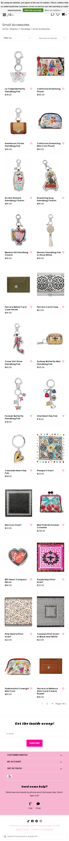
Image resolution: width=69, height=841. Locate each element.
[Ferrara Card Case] (50, 285)
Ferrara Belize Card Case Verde (15, 308)
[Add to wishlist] (31, 88)
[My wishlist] (57, 14)
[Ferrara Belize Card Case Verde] (18, 285)
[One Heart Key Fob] (50, 394)
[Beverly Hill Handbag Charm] (18, 230)
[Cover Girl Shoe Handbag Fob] (18, 339)
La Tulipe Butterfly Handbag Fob (15, 90)
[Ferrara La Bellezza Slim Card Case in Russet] (50, 666)
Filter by (8, 37)
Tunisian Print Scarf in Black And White (48, 635)
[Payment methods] (10, 776)
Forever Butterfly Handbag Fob (14, 417)
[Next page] (52, 704)
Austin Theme (22, 829)
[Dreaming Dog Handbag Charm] (50, 176)
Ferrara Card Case (47, 307)
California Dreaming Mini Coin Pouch (48, 144)
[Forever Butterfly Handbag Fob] (18, 394)
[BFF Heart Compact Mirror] (18, 557)
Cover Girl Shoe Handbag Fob (13, 362)
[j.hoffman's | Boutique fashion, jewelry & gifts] (10, 14)
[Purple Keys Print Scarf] (50, 557)
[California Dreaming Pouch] (50, 67)
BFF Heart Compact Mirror (15, 581)
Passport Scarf (45, 470)
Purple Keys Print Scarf (46, 581)
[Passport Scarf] (50, 448)
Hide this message (33, 10)
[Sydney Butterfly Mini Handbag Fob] (50, 339)
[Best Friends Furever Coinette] (50, 503)
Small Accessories (41, 29)
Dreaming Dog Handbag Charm (46, 199)
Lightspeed (48, 829)
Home (5, 29)
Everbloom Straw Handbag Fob (14, 144)
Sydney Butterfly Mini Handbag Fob (49, 362)
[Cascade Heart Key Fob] (18, 448)
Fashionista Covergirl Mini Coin (17, 690)
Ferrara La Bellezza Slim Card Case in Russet (47, 691)
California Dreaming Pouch (48, 90)
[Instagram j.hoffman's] (41, 821)
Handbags (25, 29)
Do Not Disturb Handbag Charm (14, 199)
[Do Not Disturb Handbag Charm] (18, 176)
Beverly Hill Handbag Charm (16, 253)
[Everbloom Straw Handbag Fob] (18, 121)
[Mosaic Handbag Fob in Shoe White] (50, 230)
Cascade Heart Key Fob (15, 472)
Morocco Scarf (13, 525)
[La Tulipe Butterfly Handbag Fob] (18, 67)
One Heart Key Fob (47, 416)
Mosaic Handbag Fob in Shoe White (49, 253)
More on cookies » (53, 10)
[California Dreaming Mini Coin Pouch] (50, 121)
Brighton (14, 29)
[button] (52, 14)
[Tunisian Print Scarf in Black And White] (50, 612)
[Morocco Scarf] (18, 503)
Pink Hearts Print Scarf (14, 635)
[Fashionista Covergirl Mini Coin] (18, 666)
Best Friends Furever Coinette (48, 526)
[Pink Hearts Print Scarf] (18, 612)
